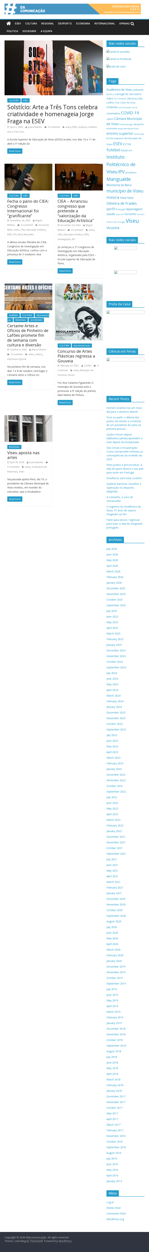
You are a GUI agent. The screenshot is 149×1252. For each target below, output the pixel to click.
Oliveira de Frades (121, 203)
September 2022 (116, 791)
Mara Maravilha (26, 234)
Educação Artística (36, 229)
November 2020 (116, 904)
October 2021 (114, 848)
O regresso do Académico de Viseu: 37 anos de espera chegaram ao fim (123, 510)
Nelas (130, 197)
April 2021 (112, 876)
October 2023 (114, 724)
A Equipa (46, 31)
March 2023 (113, 757)
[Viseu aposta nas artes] (28, 417)
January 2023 (114, 769)
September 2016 (116, 1147)
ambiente (138, 89)
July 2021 (111, 859)
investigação (64, 239)
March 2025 (113, 633)
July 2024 (111, 673)
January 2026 (114, 582)
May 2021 (112, 870)
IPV (14, 234)
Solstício (82, 127)
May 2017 (112, 1113)
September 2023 (116, 729)
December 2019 (115, 966)
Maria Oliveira (39, 349)
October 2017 (114, 1107)
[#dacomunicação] (9, 23)
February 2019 (114, 1017)
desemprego (126, 124)
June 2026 (112, 554)
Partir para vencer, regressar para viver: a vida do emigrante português (124, 523)
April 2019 (112, 1006)
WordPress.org (115, 1219)
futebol (113, 149)
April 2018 (112, 1074)
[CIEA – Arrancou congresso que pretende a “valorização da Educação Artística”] (79, 166)
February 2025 (114, 639)
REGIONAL (47, 23)
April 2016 (112, 1175)
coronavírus (113, 113)
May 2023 (112, 746)
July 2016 (111, 1158)
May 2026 (112, 560)
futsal (124, 150)
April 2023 (112, 752)
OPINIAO (124, 23)
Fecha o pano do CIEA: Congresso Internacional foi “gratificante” (28, 208)
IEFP (130, 150)
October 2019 (114, 978)
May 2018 (112, 1068)
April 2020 (112, 944)
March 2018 (113, 1079)
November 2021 (116, 842)
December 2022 (115, 774)
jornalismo (131, 172)
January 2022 (114, 831)
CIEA (23, 229)
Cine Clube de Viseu (125, 102)
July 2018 (111, 1057)
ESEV (18, 23)
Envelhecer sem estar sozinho (124, 478)
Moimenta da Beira (119, 185)
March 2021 (113, 882)
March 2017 (113, 1124)
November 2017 (116, 1102)
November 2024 (116, 656)
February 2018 (114, 1085)
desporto (139, 124)
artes (68, 127)
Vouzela (112, 227)
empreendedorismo (128, 128)
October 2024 (114, 661)
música (112, 197)
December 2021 (115, 836)
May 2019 (112, 1000)
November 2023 (116, 718)
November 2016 (116, 1136)
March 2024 (113, 695)
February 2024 (114, 701)
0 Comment (53, 127)
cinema (111, 107)
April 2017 (112, 1119)
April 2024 (112, 690)
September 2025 (116, 605)
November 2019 (116, 972)
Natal (123, 197)
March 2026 (113, 571)
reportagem (134, 209)
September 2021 (116, 853)
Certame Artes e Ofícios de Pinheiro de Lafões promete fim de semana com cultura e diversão (27, 335)
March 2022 (113, 819)
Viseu (21, 471)
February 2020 (114, 955)
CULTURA (31, 23)
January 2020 (114, 961)
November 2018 (116, 1034)
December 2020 (115, 899)
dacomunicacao (82, 345)
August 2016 (113, 1153)
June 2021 (112, 865)
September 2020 (116, 915)
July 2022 (111, 797)
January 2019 (114, 1023)
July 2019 (111, 989)
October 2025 (114, 599)
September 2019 (116, 983)
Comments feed (116, 1213)
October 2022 (114, 786)
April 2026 (112, 565)
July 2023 (111, 735)
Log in (110, 1202)
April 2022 (112, 814)
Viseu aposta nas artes (23, 455)
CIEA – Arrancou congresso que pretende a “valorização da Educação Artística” (76, 210)
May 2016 (112, 1170)
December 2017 (115, 1096)
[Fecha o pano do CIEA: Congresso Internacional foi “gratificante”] (28, 166)
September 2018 (116, 1045)
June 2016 (112, 1164)
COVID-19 (130, 113)
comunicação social (127, 107)
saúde (110, 214)
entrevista (139, 134)
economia (111, 128)
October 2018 (114, 1040)
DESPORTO (65, 23)
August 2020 (113, 921)
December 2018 (115, 1028)
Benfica (110, 94)
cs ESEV (87, 365)
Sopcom (120, 214)
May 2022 (112, 808)
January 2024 (114, 707)
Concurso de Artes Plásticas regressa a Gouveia (76, 355)
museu (71, 374)
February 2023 (114, 763)
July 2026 (111, 549)
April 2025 (112, 628)
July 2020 (111, 927)
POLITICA (12, 31)
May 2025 (112, 622)
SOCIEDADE (29, 31)
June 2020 (112, 932)
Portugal (120, 209)
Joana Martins (35, 127)
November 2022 (116, 780)
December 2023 (115, 712)
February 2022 (114, 825)
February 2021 (114, 887)
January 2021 (114, 893)
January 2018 (114, 1090)
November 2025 (116, 594)
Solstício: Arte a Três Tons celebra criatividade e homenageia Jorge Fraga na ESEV (52, 114)
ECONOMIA (83, 23)
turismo (130, 214)
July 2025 (111, 611)
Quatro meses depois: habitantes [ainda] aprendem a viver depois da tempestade (124, 438)
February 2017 (114, 1130)
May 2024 (112, 684)
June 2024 (112, 678)
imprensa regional (16, 359)
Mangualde (118, 179)
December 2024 (115, 650)
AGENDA (13, 315)
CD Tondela (120, 98)
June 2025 (112, 616)
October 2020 (114, 910)
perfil (110, 209)
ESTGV (127, 144)
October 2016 (114, 1141)
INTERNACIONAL (104, 23)
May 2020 (112, 938)
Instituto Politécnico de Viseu (120, 164)
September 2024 (116, 667)
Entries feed (113, 1208)
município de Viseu (124, 191)
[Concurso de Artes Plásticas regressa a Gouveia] (79, 286)
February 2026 (114, 577)
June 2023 (112, 740)
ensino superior (119, 133)
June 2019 (112, 995)
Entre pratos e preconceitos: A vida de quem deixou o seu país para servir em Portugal (125, 468)
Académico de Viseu (119, 90)
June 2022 (112, 803)
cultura (38, 354)
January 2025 (114, 644)
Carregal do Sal (124, 94)
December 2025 (115, 588)
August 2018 (113, 1051)
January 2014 (114, 1181)
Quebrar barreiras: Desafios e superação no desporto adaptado (123, 487)
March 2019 (113, 1011)
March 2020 (113, 949)
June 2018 (112, 1062)
